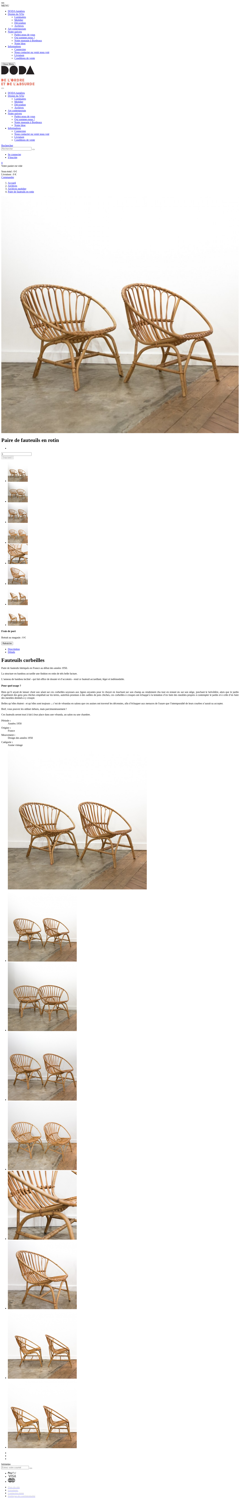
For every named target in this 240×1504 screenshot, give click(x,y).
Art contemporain (17, 28)
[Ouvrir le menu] (2, 88)
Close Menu (8, 64)
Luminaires (20, 17)
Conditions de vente (24, 58)
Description (14, 649)
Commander (7, 177)
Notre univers (15, 31)
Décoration (20, 23)
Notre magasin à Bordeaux (28, 40)
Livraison (19, 55)
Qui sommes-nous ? (24, 37)
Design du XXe (16, 14)
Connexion (20, 49)
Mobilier (18, 20)
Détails (11, 652)
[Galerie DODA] (17, 84)
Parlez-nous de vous (24, 34)
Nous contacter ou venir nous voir (31, 52)
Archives (19, 25)
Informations (14, 46)
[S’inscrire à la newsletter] (31, 1468)
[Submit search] (33, 149)
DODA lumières (16, 11)
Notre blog (19, 43)
